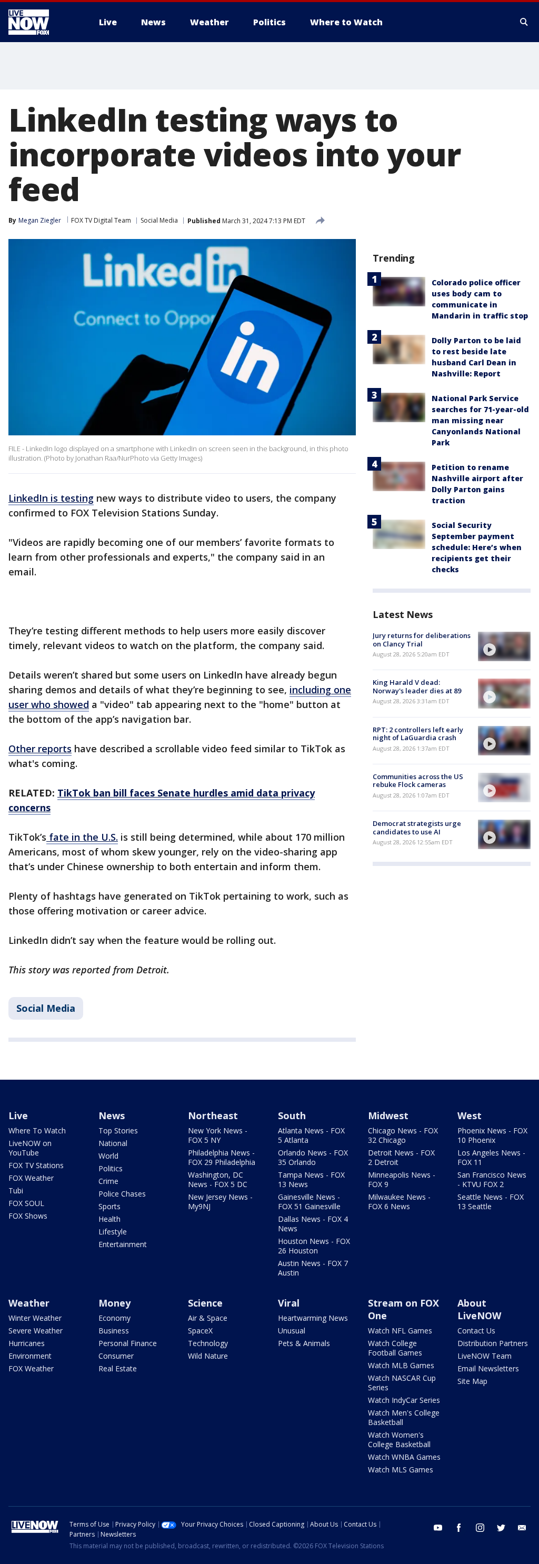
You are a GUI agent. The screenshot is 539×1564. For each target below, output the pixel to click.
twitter (501, 1527)
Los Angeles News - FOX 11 (491, 1157)
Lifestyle (112, 1232)
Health (109, 1219)
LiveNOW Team (484, 1356)
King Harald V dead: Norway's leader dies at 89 (417, 686)
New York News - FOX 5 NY (217, 1135)
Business (113, 1331)
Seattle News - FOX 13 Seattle (490, 1201)
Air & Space (207, 1318)
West (469, 1115)
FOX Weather (31, 1178)
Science (205, 1303)
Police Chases (122, 1194)
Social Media (159, 220)
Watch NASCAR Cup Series (402, 1382)
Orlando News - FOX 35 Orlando (313, 1157)
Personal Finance (127, 1343)
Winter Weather (35, 1318)
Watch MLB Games (401, 1365)
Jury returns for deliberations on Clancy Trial (422, 640)
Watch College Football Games (395, 1348)
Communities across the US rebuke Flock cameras (418, 781)
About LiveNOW (479, 1309)
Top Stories (118, 1130)
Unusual (291, 1331)
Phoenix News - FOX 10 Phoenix (492, 1135)
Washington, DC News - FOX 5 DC (217, 1179)
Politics (110, 1168)
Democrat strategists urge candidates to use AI (417, 827)
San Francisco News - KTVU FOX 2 (491, 1179)
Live (18, 1115)
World (108, 1156)
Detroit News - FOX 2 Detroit (401, 1157)
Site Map (472, 1381)
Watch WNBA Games (404, 1457)
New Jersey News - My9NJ (220, 1201)
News (111, 1115)
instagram (480, 1527)
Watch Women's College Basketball (399, 1439)
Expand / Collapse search (524, 22)
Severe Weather (35, 1331)
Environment (30, 1356)
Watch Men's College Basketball (404, 1417)
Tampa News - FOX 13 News (311, 1179)
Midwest (388, 1115)
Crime (108, 1181)
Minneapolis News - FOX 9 (401, 1179)
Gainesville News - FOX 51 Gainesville (309, 1201)
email (522, 1527)
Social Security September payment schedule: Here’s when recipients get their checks (477, 547)
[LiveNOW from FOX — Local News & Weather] (43, 22)
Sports (109, 1206)
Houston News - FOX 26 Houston (314, 1246)
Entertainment (122, 1244)
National (112, 1143)
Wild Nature (208, 1356)
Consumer (116, 1356)
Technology (208, 1343)
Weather (28, 1303)
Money (114, 1303)
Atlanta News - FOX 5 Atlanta (311, 1135)
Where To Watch (37, 1130)
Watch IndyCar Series (404, 1400)
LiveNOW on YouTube (30, 1148)
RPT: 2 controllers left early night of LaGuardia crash (418, 734)
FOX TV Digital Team (101, 220)
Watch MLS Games (400, 1470)
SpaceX (200, 1331)
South (292, 1115)
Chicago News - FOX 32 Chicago (403, 1135)
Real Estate (117, 1368)
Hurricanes (26, 1343)
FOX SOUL (26, 1203)
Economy (114, 1318)
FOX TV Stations (36, 1165)
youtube (438, 1527)
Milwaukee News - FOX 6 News (399, 1201)
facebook (459, 1527)
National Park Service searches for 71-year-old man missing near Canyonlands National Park (480, 420)
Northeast (213, 1115)
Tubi (15, 1191)
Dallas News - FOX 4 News (313, 1223)
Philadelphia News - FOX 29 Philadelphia (221, 1157)
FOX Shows (27, 1216)
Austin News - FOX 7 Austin (313, 1268)
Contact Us (476, 1331)
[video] (504, 646)
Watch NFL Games (400, 1331)
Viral (289, 1303)
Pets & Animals (304, 1343)
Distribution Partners (492, 1343)
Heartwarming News (313, 1318)
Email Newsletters (488, 1368)
